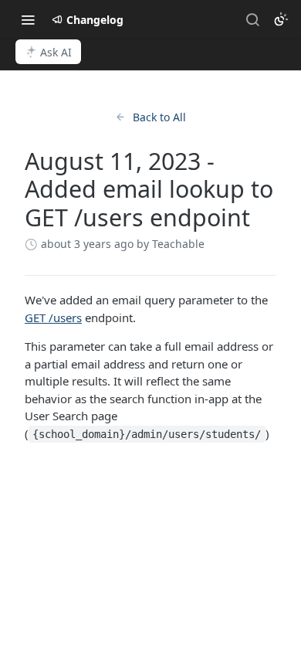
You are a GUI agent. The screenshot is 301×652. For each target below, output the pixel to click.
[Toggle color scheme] (281, 19)
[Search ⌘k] (252, 19)
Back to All (159, 117)
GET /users (53, 317)
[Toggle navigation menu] (27, 19)
